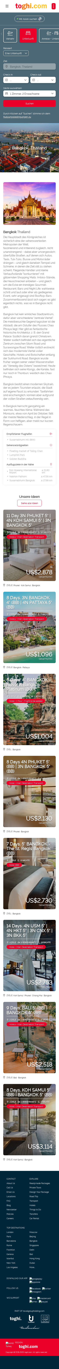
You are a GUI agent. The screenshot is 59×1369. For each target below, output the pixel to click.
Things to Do (35, 1209)
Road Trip (34, 1196)
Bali (31, 1254)
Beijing (33, 1236)
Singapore (34, 1245)
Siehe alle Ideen (29, 503)
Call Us (10, 1187)
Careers (10, 1218)
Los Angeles (12, 1267)
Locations (11, 1196)
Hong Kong (35, 1258)
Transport (34, 1200)
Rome (9, 1245)
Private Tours (35, 1187)
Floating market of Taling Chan (26, 451)
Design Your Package (39, 1192)
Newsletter (12, 1209)
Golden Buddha (18, 459)
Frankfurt (11, 1249)
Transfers (34, 1214)
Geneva (10, 1254)
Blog (9, 1205)
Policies (10, 1214)
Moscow (33, 1232)
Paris (9, 1236)
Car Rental (34, 1218)
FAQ (8, 1200)
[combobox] (29, 66)
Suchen (30, 103)
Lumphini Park (17, 455)
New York (11, 1262)
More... (32, 1267)
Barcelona (11, 1241)
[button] (1, 34)
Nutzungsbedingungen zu (17, 116)
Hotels (32, 1205)
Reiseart (7, 48)
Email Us (11, 1192)
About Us (11, 1183)
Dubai (32, 1262)
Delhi (32, 1249)
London (10, 1232)
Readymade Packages (40, 1183)
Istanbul (10, 1258)
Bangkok (33, 1241)
